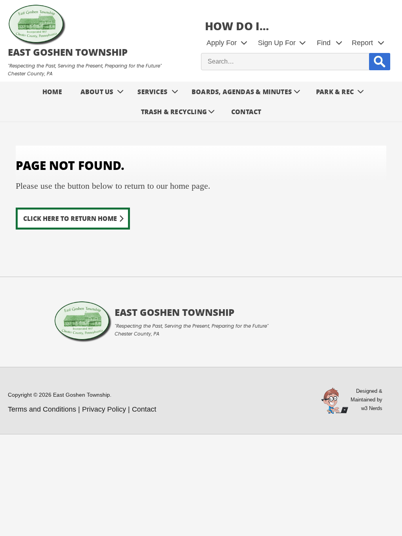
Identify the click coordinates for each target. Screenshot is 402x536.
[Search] (379, 61)
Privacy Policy (104, 409)
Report (362, 43)
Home (52, 91)
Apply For (221, 43)
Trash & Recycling (174, 111)
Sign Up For (277, 43)
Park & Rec (335, 91)
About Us (96, 91)
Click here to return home (70, 218)
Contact (246, 111)
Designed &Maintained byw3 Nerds (366, 399)
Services (152, 91)
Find (324, 43)
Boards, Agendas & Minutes (242, 91)
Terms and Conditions (42, 409)
